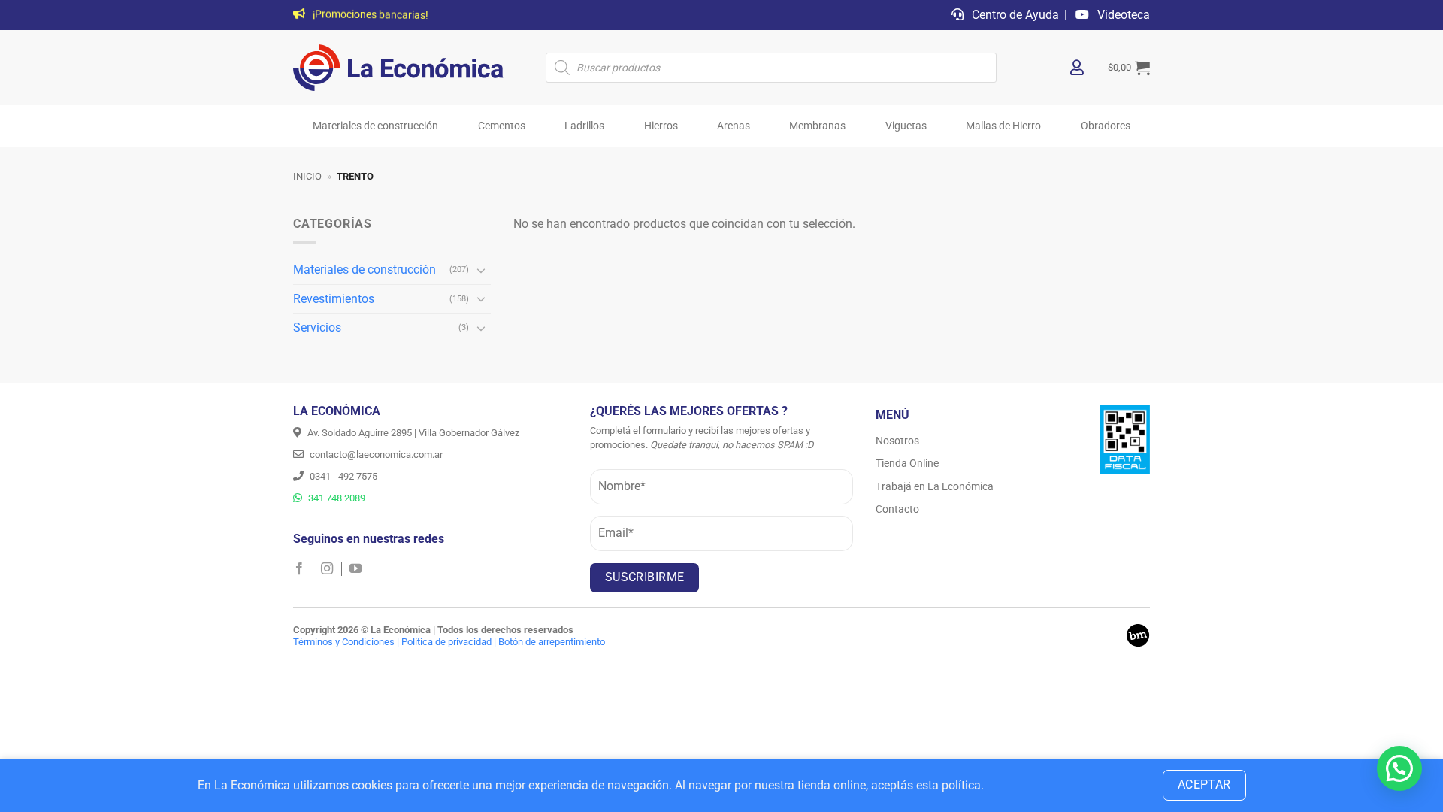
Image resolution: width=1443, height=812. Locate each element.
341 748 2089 (335, 498)
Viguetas (906, 126)
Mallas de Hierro (1003, 126)
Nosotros (897, 441)
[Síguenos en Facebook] (303, 569)
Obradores (1105, 126)
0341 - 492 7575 (342, 476)
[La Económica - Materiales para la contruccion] (398, 67)
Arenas (733, 126)
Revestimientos (333, 299)
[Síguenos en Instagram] (331, 569)
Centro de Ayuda (1014, 15)
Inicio (307, 176)
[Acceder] (1077, 67)
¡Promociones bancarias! (369, 15)
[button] (1129, 67)
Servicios (317, 327)
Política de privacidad (446, 641)
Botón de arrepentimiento (551, 641)
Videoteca (1122, 15)
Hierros (661, 126)
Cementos (501, 126)
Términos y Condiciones (344, 641)
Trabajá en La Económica (935, 486)
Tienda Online (907, 463)
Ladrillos (584, 126)
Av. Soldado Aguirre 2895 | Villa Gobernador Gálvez (412, 432)
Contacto (897, 509)
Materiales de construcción (375, 126)
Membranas (817, 126)
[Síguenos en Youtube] (355, 569)
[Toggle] (482, 270)
